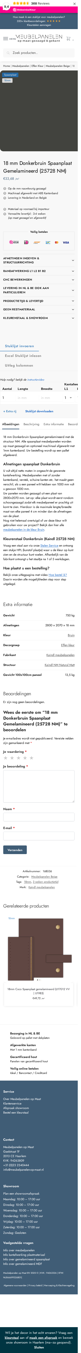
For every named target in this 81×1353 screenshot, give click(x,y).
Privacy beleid (35, 1285)
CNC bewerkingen (17, 280)
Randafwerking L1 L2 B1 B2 (24, 271)
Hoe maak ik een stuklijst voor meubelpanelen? (39, 17)
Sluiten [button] (39, 1347)
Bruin (71, 635)
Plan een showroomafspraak (21, 1193)
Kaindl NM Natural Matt (60, 665)
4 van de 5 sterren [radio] (25, 758)
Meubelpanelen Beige (58, 66)
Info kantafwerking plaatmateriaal (24, 1255)
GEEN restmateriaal (19, 309)
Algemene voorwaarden (15, 1285)
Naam (9, 809)
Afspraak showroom (16, 1108)
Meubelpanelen (20, 66)
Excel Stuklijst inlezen (23, 355)
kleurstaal (12, 1337)
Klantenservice (12, 1103)
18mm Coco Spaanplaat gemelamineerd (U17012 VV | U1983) (38, 991)
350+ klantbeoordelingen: (39, 21)
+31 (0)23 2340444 (16, 1165)
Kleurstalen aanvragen (39, 25)
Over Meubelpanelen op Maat (22, 1099)
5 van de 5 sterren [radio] (31, 758)
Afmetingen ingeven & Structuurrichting (21, 260)
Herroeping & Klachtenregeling (59, 1285)
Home (6, 66)
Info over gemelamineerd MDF (22, 1264)
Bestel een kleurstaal (16, 1112)
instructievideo (35, 380)
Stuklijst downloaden (39, 411)
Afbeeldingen (10, 424)
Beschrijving (31, 424)
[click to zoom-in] (40, 110)
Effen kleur (68, 645)
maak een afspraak (43, 1337)
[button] (69, 39)
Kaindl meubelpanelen (60, 655)
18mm (27, 882)
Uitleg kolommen (19, 365)
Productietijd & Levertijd (23, 301)
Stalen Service (49, 545)
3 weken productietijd (45, 882)
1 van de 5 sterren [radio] (5, 758)
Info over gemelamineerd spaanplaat (26, 1259)
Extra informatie (54, 424)
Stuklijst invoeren (19, 346)
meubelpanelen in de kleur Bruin (23, 529)
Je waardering (15, 751)
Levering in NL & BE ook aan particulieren (26, 290)
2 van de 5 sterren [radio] (12, 758)
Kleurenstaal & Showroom (25, 318)
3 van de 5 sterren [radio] (18, 758)
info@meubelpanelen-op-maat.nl (23, 1169)
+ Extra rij (9, 411)
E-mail (9, 828)
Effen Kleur (37, 66)
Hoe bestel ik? (58, 575)
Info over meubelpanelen (19, 1250)
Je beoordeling (15, 766)
